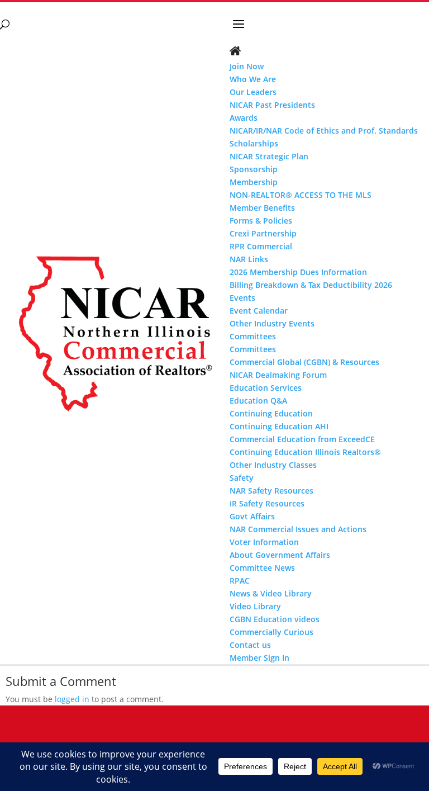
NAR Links (249, 259)
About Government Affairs (280, 555)
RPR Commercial (261, 246)
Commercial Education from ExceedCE (302, 439)
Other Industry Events (272, 323)
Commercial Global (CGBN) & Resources (304, 362)
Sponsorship (254, 169)
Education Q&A (258, 400)
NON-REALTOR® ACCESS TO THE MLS (300, 195)
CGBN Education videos (275, 619)
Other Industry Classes (273, 465)
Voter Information (264, 542)
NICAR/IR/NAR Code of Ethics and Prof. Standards (324, 130)
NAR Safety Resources (271, 490)
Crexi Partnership (263, 233)
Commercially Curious (271, 632)
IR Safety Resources (267, 503)
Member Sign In (259, 657)
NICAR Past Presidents (272, 105)
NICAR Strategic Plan (269, 156)
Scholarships (254, 143)
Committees (253, 349)
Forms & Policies (261, 220)
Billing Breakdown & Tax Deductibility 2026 (311, 285)
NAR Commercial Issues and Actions (298, 529)
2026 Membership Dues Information (298, 272)
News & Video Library (271, 593)
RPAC (240, 580)
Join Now (247, 66)
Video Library (255, 606)
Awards (244, 117)
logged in (72, 699)
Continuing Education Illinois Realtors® (305, 452)
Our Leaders (253, 92)
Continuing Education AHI (279, 426)
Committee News (262, 567)
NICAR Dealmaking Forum (278, 375)
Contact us (250, 645)
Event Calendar (259, 310)
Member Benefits (262, 207)
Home (235, 52)
